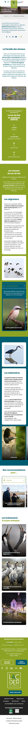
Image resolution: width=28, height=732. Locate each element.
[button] (21, 37)
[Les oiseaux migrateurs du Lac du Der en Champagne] (14, 93)
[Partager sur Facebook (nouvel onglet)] (6, 37)
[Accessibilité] (5, 2)
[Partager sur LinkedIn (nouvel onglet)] (13, 37)
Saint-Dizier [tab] (18, 642)
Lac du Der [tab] (9, 642)
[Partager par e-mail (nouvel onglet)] (16, 37)
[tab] (12, 286)
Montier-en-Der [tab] (19, 645)
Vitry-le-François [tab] (7, 645)
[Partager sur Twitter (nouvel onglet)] (10, 37)
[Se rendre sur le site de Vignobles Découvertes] (11, 711)
